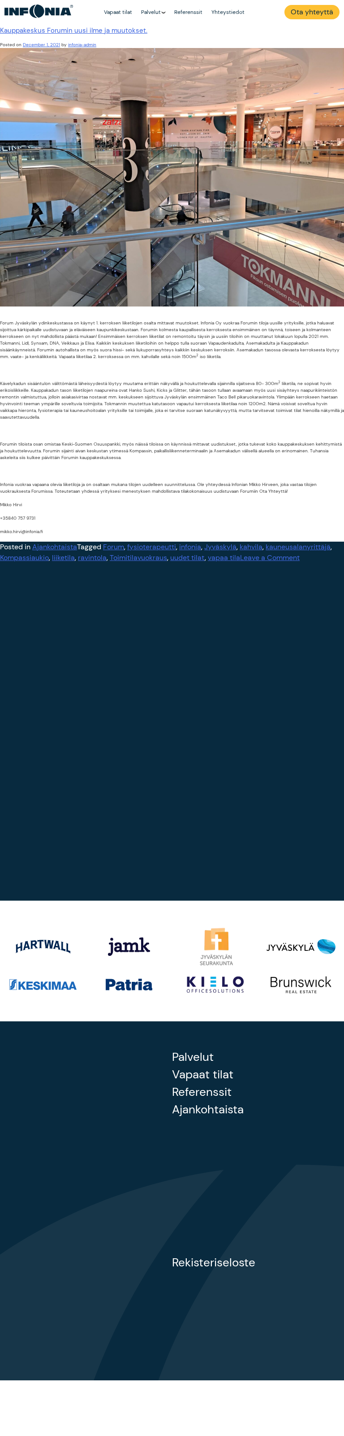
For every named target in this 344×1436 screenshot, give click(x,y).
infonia (190, 547)
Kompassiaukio (24, 557)
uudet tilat (187, 557)
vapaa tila (224, 557)
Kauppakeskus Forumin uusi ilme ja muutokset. (73, 30)
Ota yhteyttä (312, 12)
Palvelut (151, 12)
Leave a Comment (270, 557)
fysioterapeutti (151, 547)
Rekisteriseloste (213, 1262)
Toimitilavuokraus (138, 557)
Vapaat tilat (118, 12)
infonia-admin (82, 45)
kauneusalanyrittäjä (298, 547)
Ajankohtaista (54, 547)
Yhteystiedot (228, 12)
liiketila (63, 557)
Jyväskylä (220, 547)
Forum (113, 547)
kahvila (251, 547)
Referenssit (188, 12)
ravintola (92, 557)
